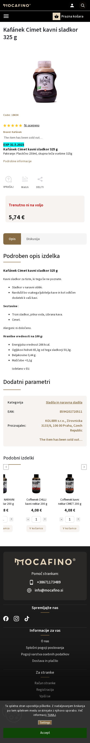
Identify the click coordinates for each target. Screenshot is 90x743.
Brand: (12, 132)
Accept (45, 733)
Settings (45, 722)
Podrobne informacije (17, 161)
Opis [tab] (12, 239)
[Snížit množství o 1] (23, 519)
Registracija (45, 689)
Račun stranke (45, 683)
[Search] (83, 5)
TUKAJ (51, 715)
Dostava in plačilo (45, 660)
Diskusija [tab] (33, 239)
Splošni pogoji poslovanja (45, 647)
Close (73, 195)
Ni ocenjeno (31, 125)
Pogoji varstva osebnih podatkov (45, 654)
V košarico (31, 528)
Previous (7, 467)
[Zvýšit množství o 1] (6, 519)
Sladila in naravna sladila (64, 402)
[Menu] (6, 16)
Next (85, 467)
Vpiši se (45, 696)
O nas (45, 641)
